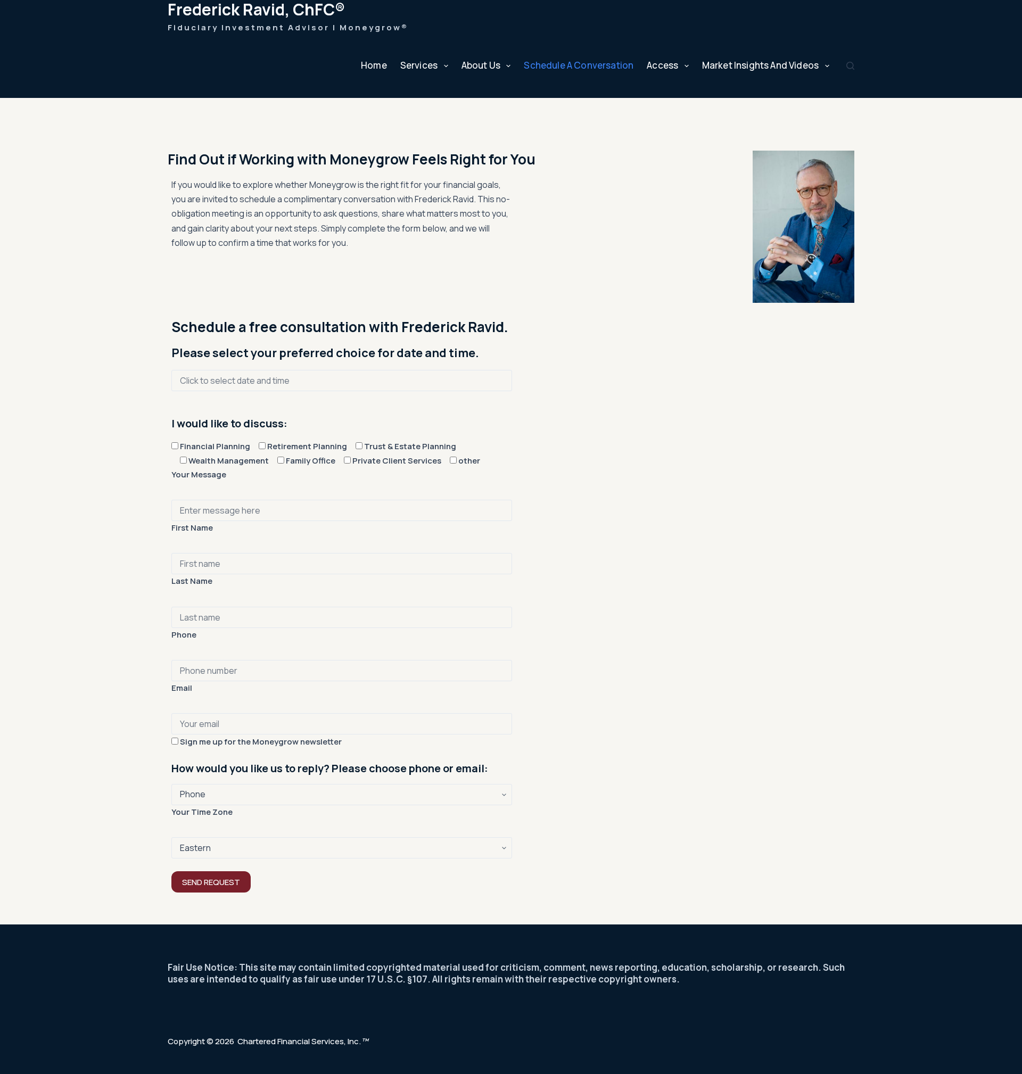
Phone (183, 634)
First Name (192, 527)
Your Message (198, 474)
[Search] (850, 66)
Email (181, 687)
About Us (480, 65)
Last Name (191, 580)
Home (374, 65)
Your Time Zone (202, 811)
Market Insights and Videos (760, 65)
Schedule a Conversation (578, 65)
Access (662, 65)
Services (419, 65)
